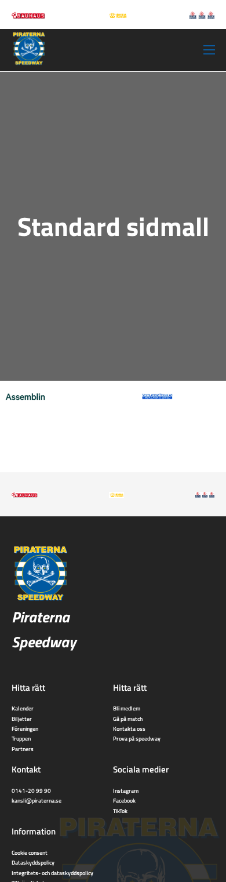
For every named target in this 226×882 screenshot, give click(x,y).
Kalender (23, 708)
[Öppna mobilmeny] (209, 49)
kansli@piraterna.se (36, 800)
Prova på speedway (137, 738)
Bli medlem (126, 708)
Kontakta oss (129, 728)
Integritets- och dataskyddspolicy (52, 872)
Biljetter (22, 718)
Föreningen (25, 728)
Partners (23, 748)
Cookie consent (30, 852)
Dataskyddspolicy (33, 862)
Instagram (125, 790)
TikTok (120, 810)
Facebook (124, 800)
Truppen (21, 738)
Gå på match (128, 718)
